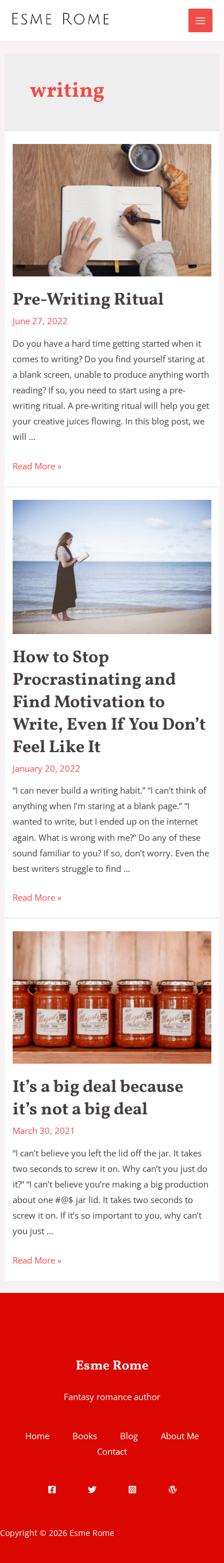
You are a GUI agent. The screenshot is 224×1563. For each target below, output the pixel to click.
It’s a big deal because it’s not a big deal (98, 1098)
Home (37, 1435)
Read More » (37, 466)
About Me (180, 1435)
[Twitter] (92, 1490)
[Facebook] (52, 1490)
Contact (112, 1451)
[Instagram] (132, 1490)
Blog (129, 1435)
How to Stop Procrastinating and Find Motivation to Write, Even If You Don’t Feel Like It (109, 703)
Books (84, 1435)
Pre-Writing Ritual (88, 300)
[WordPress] (173, 1490)
